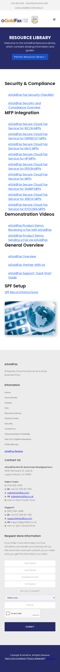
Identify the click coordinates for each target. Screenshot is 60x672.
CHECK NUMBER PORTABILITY (29, 8)
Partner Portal (11, 418)
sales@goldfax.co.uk (22, 496)
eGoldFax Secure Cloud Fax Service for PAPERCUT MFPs (28, 136)
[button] (54, 19)
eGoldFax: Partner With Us (26, 265)
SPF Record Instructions (21, 292)
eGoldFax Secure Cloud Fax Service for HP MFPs (28, 156)
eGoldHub (50, 658)
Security (9, 423)
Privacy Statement (35, 658)
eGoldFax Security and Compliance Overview (24, 105)
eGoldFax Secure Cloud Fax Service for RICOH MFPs (28, 126)
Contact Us (10, 428)
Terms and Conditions (15, 658)
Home (8, 392)
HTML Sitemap (11, 444)
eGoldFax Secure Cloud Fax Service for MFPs (28, 176)
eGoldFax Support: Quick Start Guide (30, 275)
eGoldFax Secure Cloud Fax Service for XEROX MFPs (28, 197)
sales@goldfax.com (37, 3)
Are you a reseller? (30, 590)
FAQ (7, 408)
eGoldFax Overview (22, 256)
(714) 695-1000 (17, 3)
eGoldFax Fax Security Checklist (31, 95)
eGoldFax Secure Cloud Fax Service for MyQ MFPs (28, 146)
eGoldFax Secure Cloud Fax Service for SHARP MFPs (28, 187)
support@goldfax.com (19, 518)
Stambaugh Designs (38, 662)
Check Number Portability (17, 434)
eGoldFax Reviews (14, 451)
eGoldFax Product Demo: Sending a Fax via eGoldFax (28, 238)
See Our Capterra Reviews (18, 439)
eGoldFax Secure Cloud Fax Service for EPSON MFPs (28, 166)
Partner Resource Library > (30, 56)
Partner (8, 402)
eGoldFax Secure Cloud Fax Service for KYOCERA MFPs (28, 207)
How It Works (11, 397)
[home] (15, 20)
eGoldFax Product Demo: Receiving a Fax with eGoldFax (30, 228)
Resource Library (13, 413)
